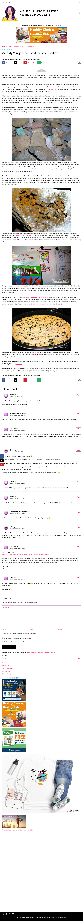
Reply (78, 394)
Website (59, 629)
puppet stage (53, 89)
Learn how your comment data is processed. (41, 652)
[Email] (12, 914)
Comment (6, 607)
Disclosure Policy (7, 668)
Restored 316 (62, 917)
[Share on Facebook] (2, 456)
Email (32, 629)
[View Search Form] (80, 2)
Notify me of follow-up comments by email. (17, 638)
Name (5, 629)
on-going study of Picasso (24, 235)
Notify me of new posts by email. (14, 642)
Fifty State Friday (34, 286)
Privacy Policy (6, 674)
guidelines (18, 364)
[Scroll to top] (79, 914)
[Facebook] (3, 2)
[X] (6, 2)
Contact (4, 663)
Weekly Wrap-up (7, 49)
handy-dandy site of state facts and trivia (35, 297)
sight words (35, 352)
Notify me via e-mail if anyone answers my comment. (20, 634)
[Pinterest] (9, 914)
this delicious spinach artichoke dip (44, 304)
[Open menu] (79, 13)
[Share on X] (2, 460)
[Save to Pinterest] (2, 464)
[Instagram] (9, 2)
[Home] (2, 46)
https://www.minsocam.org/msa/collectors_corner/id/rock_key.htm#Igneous (25, 554)
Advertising (5, 665)
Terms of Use (6, 671)
